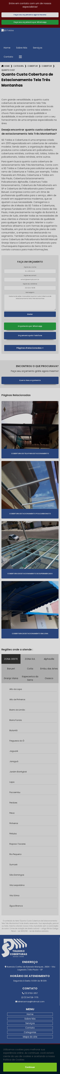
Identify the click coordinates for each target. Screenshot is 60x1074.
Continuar (30, 1067)
